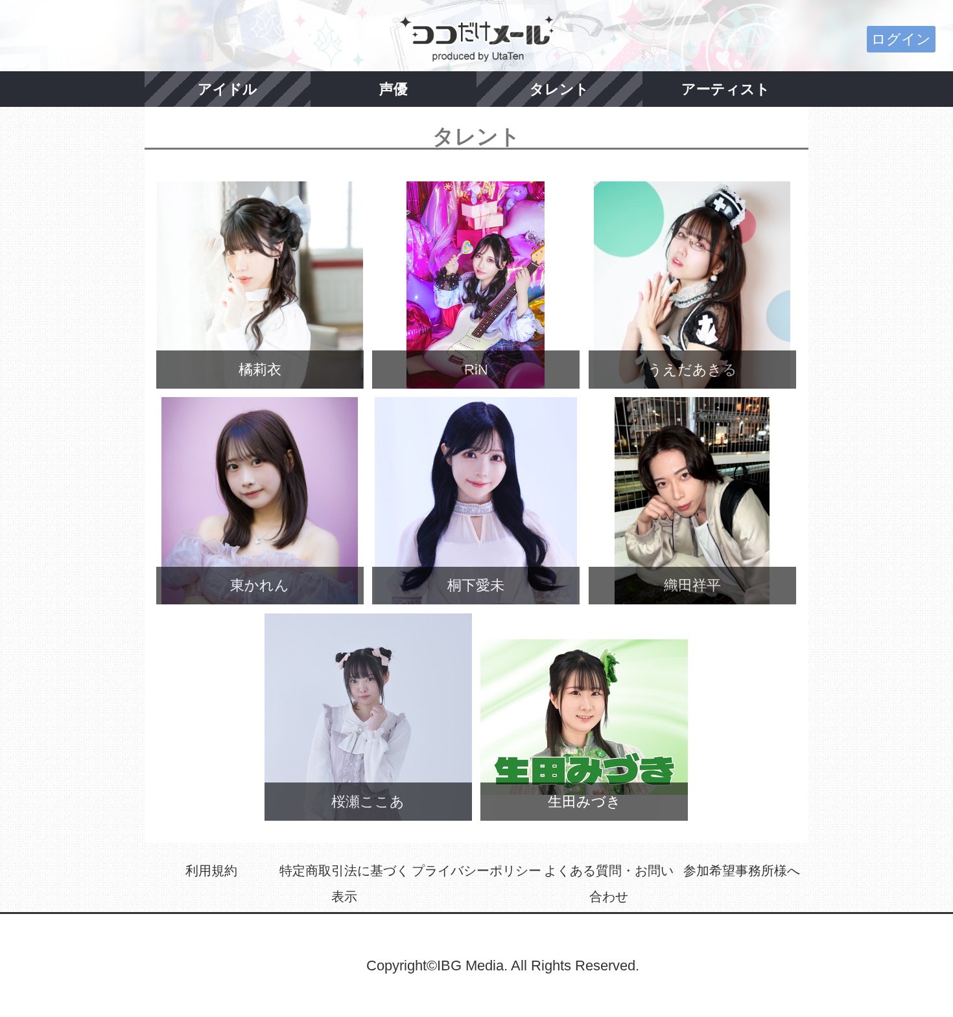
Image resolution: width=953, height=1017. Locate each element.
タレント (559, 89)
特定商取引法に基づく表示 (344, 883)
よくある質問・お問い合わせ (609, 883)
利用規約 (211, 870)
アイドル (227, 89)
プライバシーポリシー (476, 870)
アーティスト (725, 89)
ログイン (901, 39)
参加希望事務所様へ (741, 870)
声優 (393, 89)
